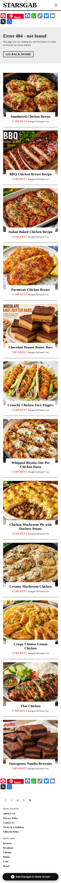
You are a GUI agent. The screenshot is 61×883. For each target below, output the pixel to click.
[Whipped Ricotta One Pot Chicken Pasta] (30, 441)
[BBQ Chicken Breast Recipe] (30, 152)
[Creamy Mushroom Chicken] (30, 564)
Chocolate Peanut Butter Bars (30, 347)
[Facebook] (5, 800)
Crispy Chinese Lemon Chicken (31, 646)
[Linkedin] (17, 800)
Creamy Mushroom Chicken (30, 586)
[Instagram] (11, 800)
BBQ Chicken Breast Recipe (31, 174)
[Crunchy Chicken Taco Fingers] (30, 383)
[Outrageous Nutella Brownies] (30, 742)
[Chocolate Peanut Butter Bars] (30, 325)
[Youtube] (30, 800)
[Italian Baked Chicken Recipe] (30, 210)
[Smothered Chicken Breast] (30, 95)
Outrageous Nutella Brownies (30, 764)
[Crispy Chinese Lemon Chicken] (30, 622)
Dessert (19, 352)
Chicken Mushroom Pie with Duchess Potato (30, 527)
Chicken (19, 121)
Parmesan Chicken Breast (30, 290)
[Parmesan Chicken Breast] (30, 268)
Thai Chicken (30, 706)
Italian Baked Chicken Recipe (30, 232)
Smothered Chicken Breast (30, 116)
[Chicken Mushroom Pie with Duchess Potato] (30, 503)
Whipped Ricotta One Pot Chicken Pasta (30, 465)
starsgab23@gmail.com (38, 121)
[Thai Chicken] (30, 684)
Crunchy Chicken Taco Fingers (31, 405)
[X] (24, 800)
